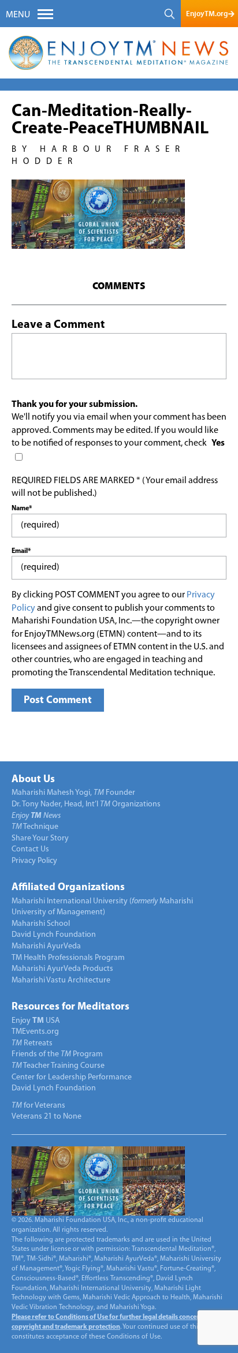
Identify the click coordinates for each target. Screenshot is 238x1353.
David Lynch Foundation (54, 934)
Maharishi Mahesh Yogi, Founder (73, 792)
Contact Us (30, 849)
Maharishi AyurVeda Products (62, 969)
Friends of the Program (57, 1054)
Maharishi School (41, 924)
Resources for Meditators (70, 1007)
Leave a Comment (58, 325)
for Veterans (38, 1105)
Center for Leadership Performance (72, 1077)
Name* (22, 508)
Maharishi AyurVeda (46, 946)
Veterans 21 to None (46, 1116)
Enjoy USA (36, 1020)
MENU (18, 15)
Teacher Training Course (58, 1066)
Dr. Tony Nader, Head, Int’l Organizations (86, 804)
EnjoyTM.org (207, 13)
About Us (33, 780)
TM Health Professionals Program (68, 958)
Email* (21, 551)
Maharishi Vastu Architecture (61, 980)
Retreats (32, 1043)
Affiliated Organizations (68, 888)
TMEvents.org (35, 1031)
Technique (35, 827)
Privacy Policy (34, 861)
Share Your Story (40, 838)
